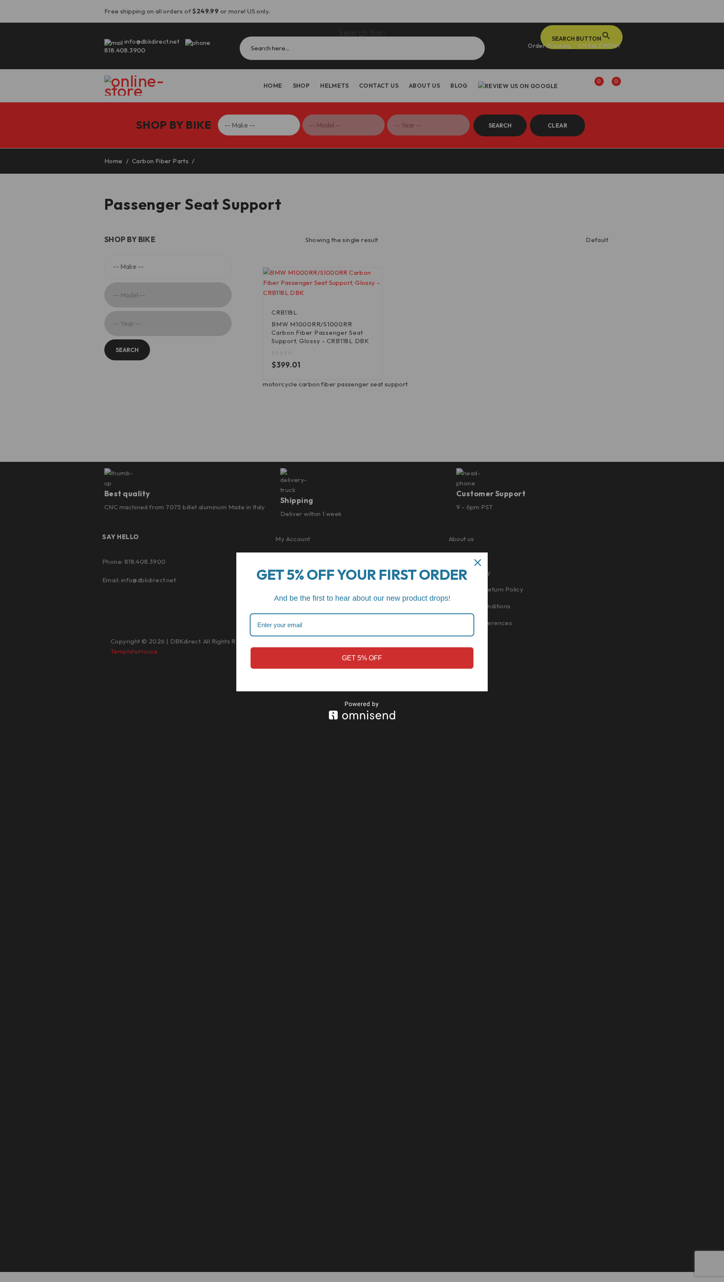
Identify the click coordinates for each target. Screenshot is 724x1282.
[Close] (478, 562)
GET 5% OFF (362, 658)
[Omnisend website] (362, 710)
